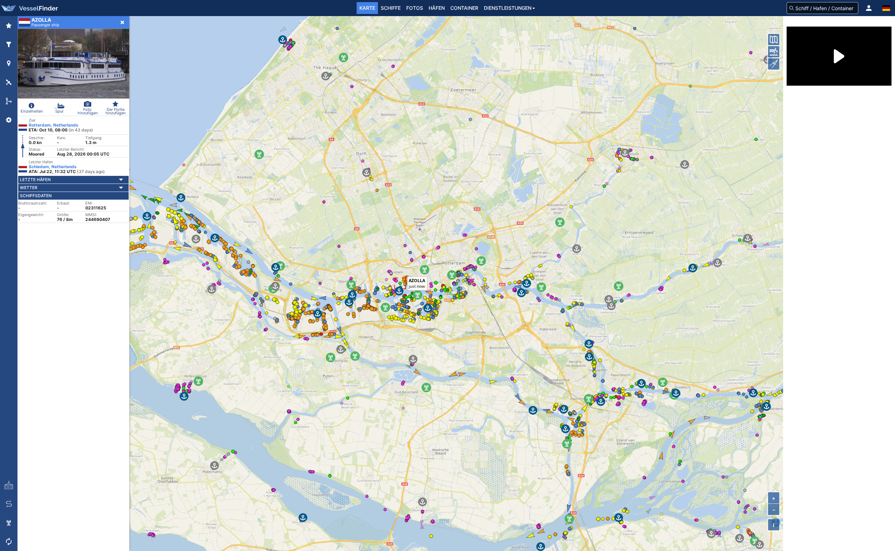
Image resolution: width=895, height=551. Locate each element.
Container (464, 8)
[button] (869, 8)
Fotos (414, 8)
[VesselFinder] (29, 8)
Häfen (437, 8)
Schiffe (391, 8)
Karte (367, 8)
